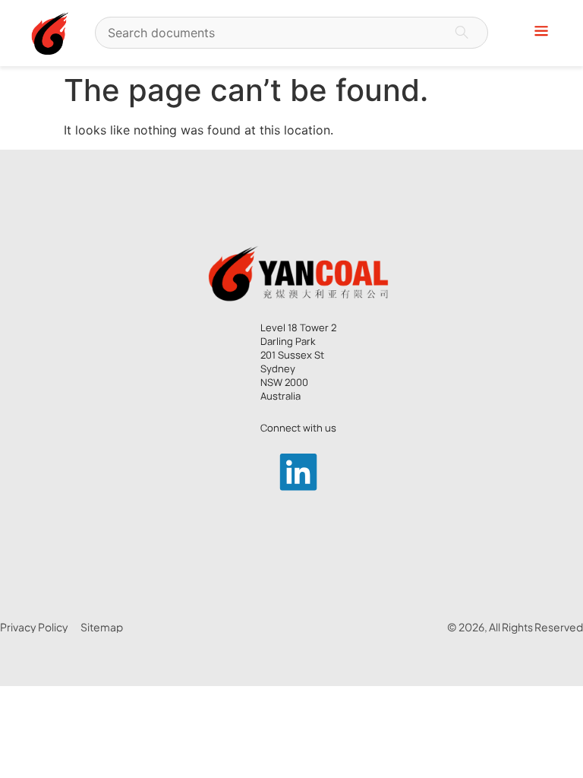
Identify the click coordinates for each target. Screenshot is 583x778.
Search (461, 33)
